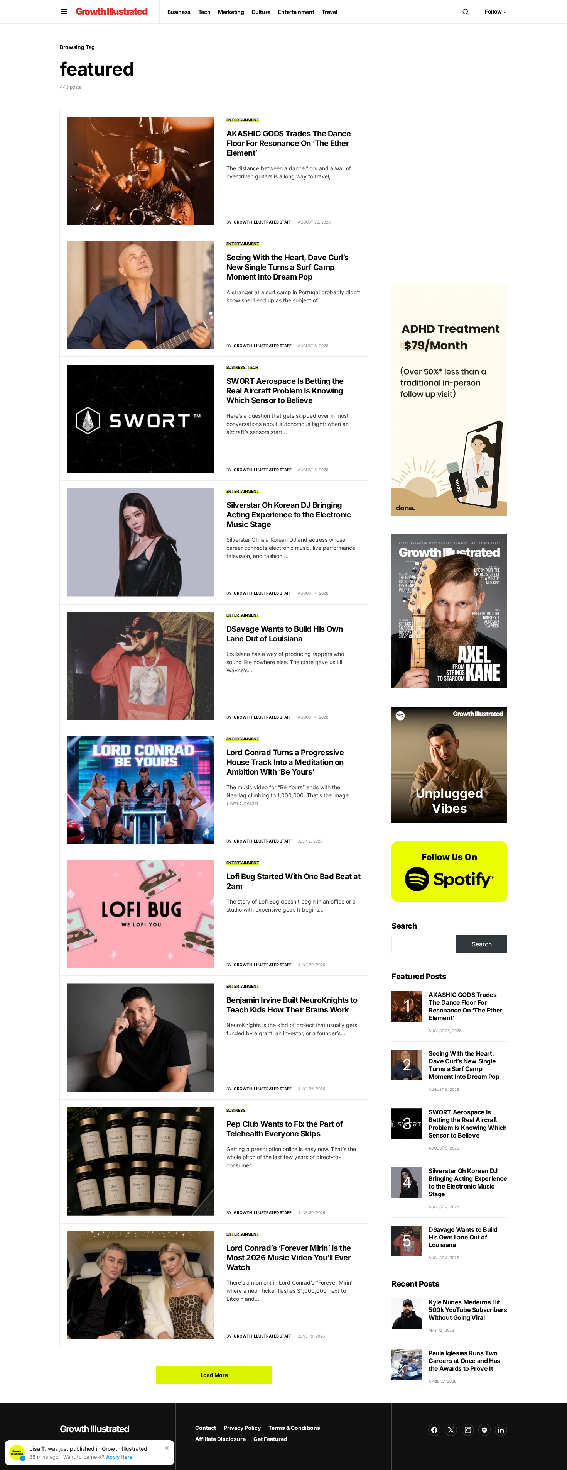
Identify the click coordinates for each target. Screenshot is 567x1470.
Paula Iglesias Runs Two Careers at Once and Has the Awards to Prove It (464, 1360)
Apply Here (119, 1457)
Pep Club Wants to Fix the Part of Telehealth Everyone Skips (284, 1128)
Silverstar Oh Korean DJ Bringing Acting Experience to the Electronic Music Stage (288, 514)
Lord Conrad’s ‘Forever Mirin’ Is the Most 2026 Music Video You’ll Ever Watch (288, 1257)
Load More (214, 1375)
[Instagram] (468, 1430)
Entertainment (242, 119)
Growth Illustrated (112, 11)
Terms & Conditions (294, 1427)
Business (236, 367)
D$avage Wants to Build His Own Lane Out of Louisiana (284, 633)
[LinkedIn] (501, 1430)
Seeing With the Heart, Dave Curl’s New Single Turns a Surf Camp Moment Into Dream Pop (287, 267)
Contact (205, 1427)
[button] (64, 11)
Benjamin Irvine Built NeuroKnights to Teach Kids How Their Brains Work (292, 1004)
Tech (253, 367)
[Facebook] (434, 1430)
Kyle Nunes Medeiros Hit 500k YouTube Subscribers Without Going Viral (468, 1309)
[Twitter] (451, 1430)
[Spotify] (484, 1430)
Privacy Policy (242, 1427)
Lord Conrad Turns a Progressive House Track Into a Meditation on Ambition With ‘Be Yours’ (285, 762)
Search (404, 926)
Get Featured (270, 1439)
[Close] (166, 1448)
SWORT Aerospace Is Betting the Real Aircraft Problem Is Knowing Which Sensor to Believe (285, 390)
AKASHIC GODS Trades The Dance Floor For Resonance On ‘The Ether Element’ (288, 143)
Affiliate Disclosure (220, 1439)
